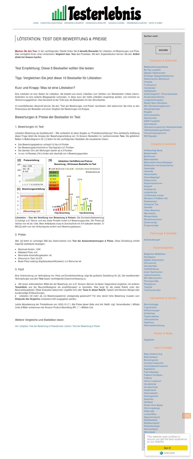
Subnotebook (150, 123)
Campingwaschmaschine (156, 365)
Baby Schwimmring (153, 353)
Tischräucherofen (152, 289)
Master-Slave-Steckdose (155, 102)
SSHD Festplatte (152, 120)
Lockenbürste (150, 192)
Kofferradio (149, 411)
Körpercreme (150, 180)
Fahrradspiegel (151, 371)
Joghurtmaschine (152, 274)
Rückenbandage (152, 425)
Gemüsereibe (150, 265)
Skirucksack (149, 431)
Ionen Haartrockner (153, 271)
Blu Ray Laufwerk (152, 69)
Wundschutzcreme (153, 219)
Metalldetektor (151, 419)
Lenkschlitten (150, 414)
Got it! (167, 448)
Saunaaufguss (151, 428)
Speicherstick (150, 117)
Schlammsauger (152, 310)
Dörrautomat (150, 262)
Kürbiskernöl (150, 189)
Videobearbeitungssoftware (157, 129)
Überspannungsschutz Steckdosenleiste (163, 126)
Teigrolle (148, 286)
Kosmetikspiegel (152, 177)
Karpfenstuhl (150, 389)
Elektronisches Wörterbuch (157, 78)
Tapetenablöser (151, 316)
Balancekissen (151, 356)
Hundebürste (150, 383)
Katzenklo (148, 398)
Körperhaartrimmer (153, 183)
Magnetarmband (152, 417)
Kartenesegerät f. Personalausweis (160, 93)
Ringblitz (148, 111)
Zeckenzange (150, 222)
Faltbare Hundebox (153, 374)
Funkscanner (150, 84)
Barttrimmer (149, 156)
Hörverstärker (150, 174)
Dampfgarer (149, 256)
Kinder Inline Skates (153, 405)
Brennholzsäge (151, 304)
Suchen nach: (151, 35)
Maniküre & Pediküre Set (156, 198)
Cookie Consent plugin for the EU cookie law (167, 453)
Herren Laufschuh (152, 380)
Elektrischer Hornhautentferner (158, 165)
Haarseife (148, 171)
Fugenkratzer (150, 307)
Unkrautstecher (151, 319)
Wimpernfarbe (151, 216)
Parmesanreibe (151, 280)
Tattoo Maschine (152, 210)
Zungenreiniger (151, 225)
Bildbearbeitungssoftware (156, 66)
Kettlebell (148, 402)
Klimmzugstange (152, 408)
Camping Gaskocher (154, 362)
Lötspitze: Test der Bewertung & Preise (36, 326)
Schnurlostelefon (152, 114)
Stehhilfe (148, 207)
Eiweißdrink (149, 368)
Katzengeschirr (151, 395)
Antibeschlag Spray (153, 150)
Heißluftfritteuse (151, 268)
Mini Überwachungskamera (157, 105)
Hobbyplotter (150, 90)
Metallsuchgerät (151, 422)
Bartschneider (150, 153)
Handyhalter (150, 87)
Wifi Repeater (150, 135)
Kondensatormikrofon (154, 96)
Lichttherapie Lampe (154, 195)
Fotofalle (148, 81)
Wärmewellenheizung (154, 325)
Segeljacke (149, 339)
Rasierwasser (150, 201)
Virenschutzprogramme (155, 132)
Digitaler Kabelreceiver (155, 72)
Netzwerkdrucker (152, 108)
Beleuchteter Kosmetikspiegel (158, 162)
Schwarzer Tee (151, 204)
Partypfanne (150, 283)
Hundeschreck (151, 386)
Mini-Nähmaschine (153, 277)
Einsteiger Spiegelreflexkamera (159, 75)
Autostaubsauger (152, 239)
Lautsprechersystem (153, 99)
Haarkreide (149, 168)
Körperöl (148, 186)
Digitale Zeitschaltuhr (154, 259)
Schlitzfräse (149, 313)
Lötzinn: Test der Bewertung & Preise (78, 326)
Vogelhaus (149, 322)
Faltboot (148, 377)
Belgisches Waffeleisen (155, 253)
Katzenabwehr (151, 392)
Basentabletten (151, 159)
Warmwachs (150, 213)
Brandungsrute (151, 359)
